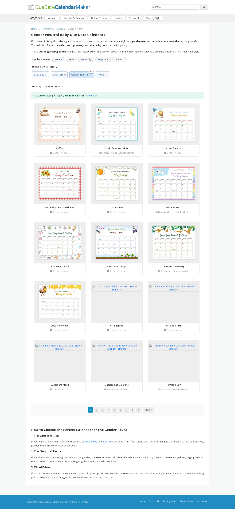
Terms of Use (186, 501)
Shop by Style (153, 18)
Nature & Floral (99, 18)
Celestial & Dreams (74, 18)
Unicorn (119, 59)
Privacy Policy (169, 501)
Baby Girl (59, 74)
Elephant (103, 59)
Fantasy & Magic (109, 152)
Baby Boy (40, 74)
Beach (58, 59)
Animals (52, 18)
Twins (103, 74)
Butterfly (86, 59)
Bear (71, 59)
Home (142, 501)
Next (148, 409)
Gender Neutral (60, 152)
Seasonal (134, 18)
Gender (118, 18)
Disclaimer (201, 501)
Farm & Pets (166, 389)
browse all (91, 95)
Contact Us (154, 501)
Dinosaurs (166, 271)
